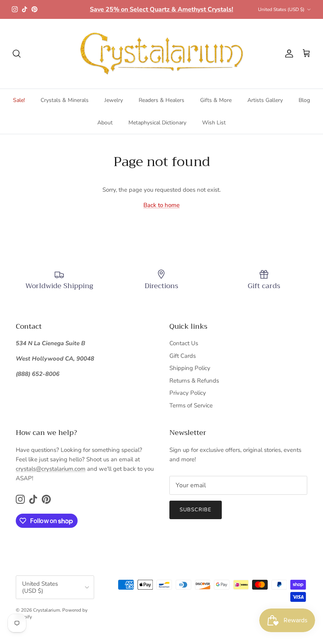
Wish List (214, 122)
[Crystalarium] (161, 54)
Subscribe (196, 509)
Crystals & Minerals (65, 100)
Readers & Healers (161, 100)
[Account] (287, 53)
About (105, 122)
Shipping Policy (189, 368)
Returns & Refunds (194, 381)
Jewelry (113, 100)
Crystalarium (46, 610)
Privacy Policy (187, 393)
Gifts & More (216, 100)
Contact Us (183, 343)
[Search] (16, 53)
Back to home (161, 205)
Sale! (19, 100)
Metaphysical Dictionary (157, 122)
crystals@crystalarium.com (50, 469)
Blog (304, 100)
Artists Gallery (265, 100)
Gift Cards (182, 356)
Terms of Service (191, 405)
